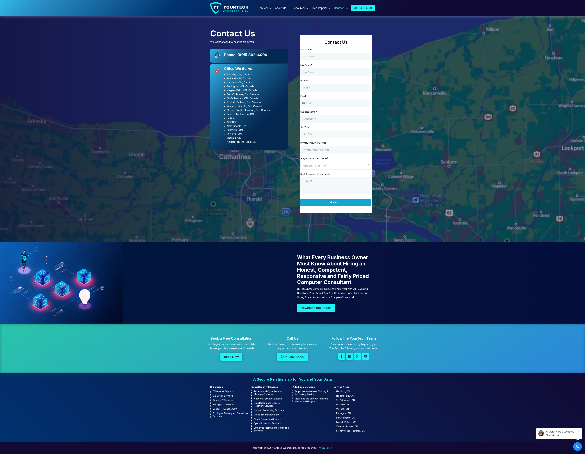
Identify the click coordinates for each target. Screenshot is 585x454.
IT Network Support (223, 391)
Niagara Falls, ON (345, 395)
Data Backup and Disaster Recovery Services (267, 404)
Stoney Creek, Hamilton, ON (350, 430)
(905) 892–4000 (292, 357)
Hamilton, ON (343, 391)
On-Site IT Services (223, 395)
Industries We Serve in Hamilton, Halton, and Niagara (311, 400)
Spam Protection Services (267, 423)
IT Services (216, 387)
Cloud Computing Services (267, 419)
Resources (299, 8)
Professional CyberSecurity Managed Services (268, 393)
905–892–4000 (363, 7)
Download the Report (316, 308)
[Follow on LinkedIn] (349, 356)
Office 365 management (266, 414)
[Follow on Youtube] (365, 356)
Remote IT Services (223, 400)
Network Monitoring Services (269, 410)
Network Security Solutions (268, 398)
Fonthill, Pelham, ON (346, 422)
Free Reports (320, 8)
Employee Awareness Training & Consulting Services (311, 393)
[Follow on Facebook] (341, 356)
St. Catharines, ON (345, 400)
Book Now (231, 357)
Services (263, 8)
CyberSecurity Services (264, 387)
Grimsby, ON (342, 404)
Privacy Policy (325, 448)
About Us (280, 8)
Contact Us (341, 8)
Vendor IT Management (225, 409)
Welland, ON (342, 409)
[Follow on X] (357, 356)
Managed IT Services (224, 404)
